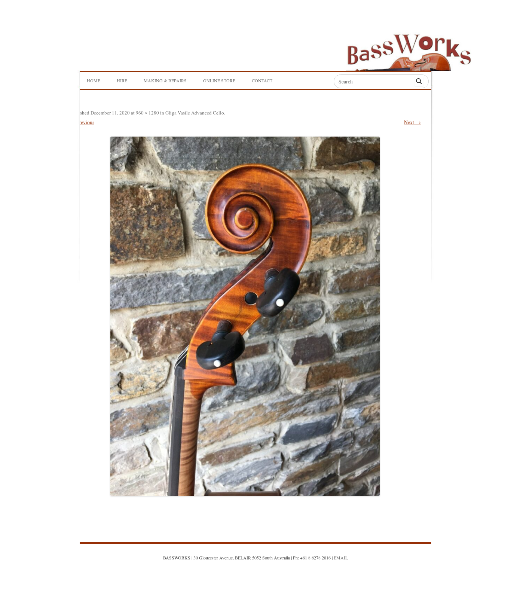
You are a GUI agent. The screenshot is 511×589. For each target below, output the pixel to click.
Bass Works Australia (408, 49)
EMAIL (341, 558)
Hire (122, 80)
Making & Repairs (165, 80)
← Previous (81, 122)
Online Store (219, 80)
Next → (412, 122)
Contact (262, 80)
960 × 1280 (147, 112)
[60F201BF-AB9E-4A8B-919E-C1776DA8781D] (245, 316)
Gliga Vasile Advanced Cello (194, 112)
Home (93, 80)
